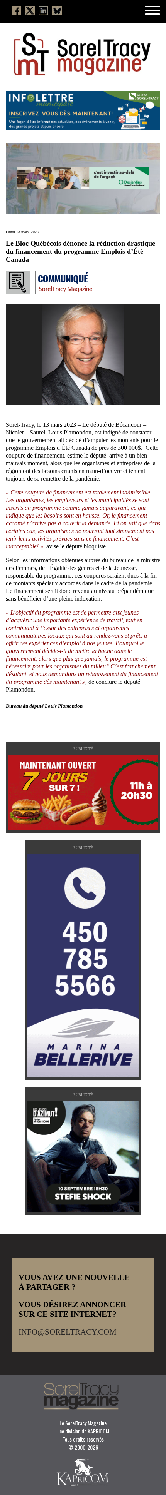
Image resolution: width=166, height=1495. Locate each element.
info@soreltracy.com (68, 1331)
